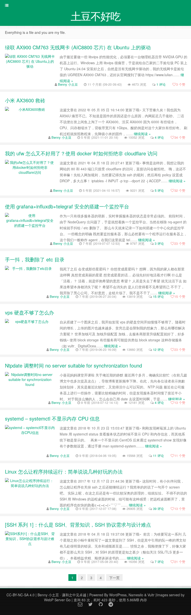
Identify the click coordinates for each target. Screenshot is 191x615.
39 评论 (158, 508)
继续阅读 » (142, 133)
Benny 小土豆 (68, 84)
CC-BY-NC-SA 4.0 (20, 594)
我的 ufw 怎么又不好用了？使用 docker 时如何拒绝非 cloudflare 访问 (81, 153)
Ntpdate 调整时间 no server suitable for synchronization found (73, 365)
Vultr (150, 594)
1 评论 (161, 84)
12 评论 (158, 349)
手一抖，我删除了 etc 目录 (34, 259)
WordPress (118, 594)
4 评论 (159, 137)
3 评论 (159, 243)
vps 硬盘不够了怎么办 (29, 312)
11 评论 (158, 455)
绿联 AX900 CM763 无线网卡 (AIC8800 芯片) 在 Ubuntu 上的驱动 (78, 47)
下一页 (114, 577)
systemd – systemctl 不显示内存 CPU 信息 (52, 418)
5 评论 (159, 190)
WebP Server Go (57, 599)
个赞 (180, 84)
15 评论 (158, 296)
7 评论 (159, 561)
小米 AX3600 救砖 (25, 100)
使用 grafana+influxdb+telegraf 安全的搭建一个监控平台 (67, 206)
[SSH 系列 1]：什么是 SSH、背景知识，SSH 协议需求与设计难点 (78, 524)
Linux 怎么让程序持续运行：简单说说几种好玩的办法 (64, 471)
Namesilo (136, 594)
